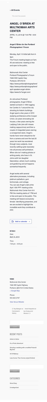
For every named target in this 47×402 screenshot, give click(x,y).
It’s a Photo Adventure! (16, 343)
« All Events (15, 10)
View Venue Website (17, 302)
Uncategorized (14, 387)
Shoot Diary (13, 383)
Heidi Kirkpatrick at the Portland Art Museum (30, 311)
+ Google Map (15, 291)
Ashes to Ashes (14, 339)
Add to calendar (21, 221)
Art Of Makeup (14, 354)
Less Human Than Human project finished (22, 358)
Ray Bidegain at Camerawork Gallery (17, 311)
